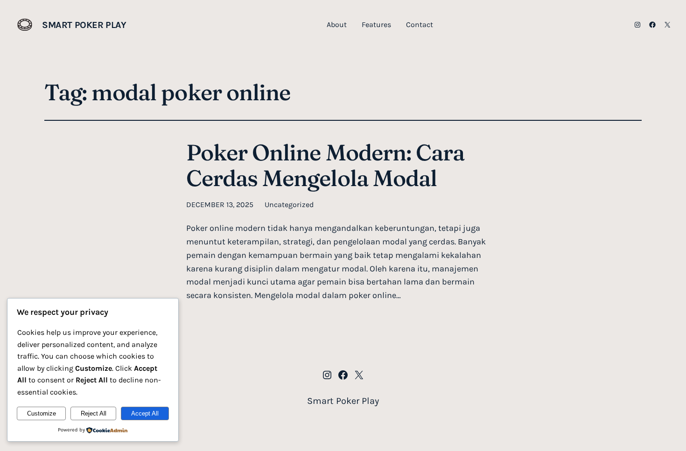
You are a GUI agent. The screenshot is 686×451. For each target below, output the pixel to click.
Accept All (145, 413)
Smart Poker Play (84, 25)
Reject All (93, 413)
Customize (41, 413)
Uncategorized (289, 204)
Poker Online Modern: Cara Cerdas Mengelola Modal (325, 165)
